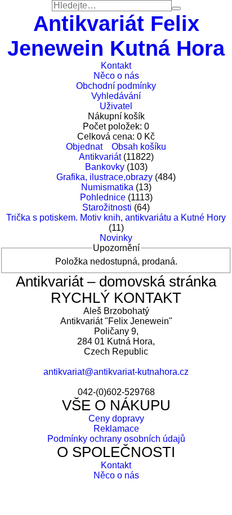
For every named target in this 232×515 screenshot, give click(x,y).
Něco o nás (116, 75)
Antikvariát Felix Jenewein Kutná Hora (116, 35)
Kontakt (116, 65)
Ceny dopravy (116, 418)
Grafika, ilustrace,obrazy (104, 177)
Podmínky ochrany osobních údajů (116, 439)
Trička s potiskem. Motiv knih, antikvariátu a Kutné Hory (116, 217)
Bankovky (104, 167)
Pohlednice (103, 197)
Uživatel (116, 106)
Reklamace (116, 428)
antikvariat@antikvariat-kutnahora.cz (116, 372)
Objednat (84, 146)
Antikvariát (100, 157)
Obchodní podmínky (116, 86)
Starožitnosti (107, 207)
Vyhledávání (116, 96)
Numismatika (107, 187)
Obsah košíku (138, 146)
